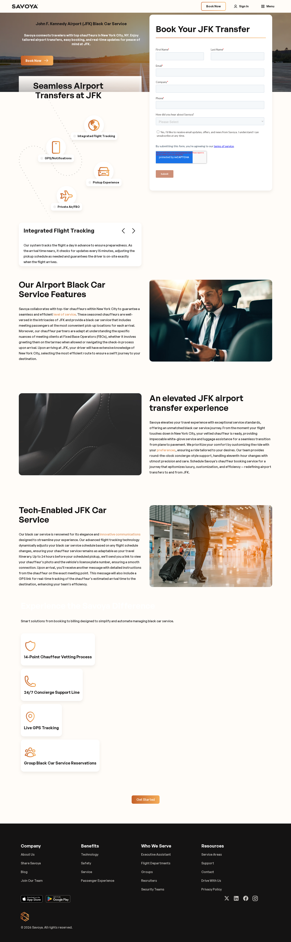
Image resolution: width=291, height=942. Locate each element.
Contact (207, 872)
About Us (28, 854)
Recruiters (149, 881)
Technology (89, 854)
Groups (147, 872)
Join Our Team (32, 881)
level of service (64, 314)
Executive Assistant (156, 854)
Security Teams (152, 889)
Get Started (145, 800)
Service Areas (211, 854)
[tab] (94, 125)
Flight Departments (155, 863)
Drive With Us (211, 881)
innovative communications (120, 534)
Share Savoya (31, 863)
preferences (166, 450)
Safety (86, 863)
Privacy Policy (211, 889)
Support (207, 863)
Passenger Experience (97, 881)
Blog (24, 872)
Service (86, 872)
